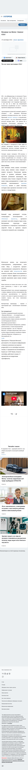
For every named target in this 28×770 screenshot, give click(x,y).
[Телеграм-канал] (7, 673)
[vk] (12, 414)
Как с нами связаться (6, 698)
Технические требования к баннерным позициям (12, 701)
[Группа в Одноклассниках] (5, 673)
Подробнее (9, 723)
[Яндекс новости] (20, 58)
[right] (26, 21)
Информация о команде (7, 690)
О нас (3, 681)
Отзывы (3, 684)
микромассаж (18, 271)
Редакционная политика (7, 703)
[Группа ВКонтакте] (7, 58)
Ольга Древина (18, 40)
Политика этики (5, 695)
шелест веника (12, 117)
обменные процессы (9, 219)
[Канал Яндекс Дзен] (7, 61)
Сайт (3, 338)
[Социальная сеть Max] (20, 61)
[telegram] (16, 414)
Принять (22, 24)
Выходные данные (5, 709)
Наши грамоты (5, 692)
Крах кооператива (11, 20)
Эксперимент (20, 20)
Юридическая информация (7, 706)
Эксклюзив (3, 20)
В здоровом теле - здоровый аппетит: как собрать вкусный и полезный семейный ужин (13, 451)
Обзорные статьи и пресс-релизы (9, 687)
